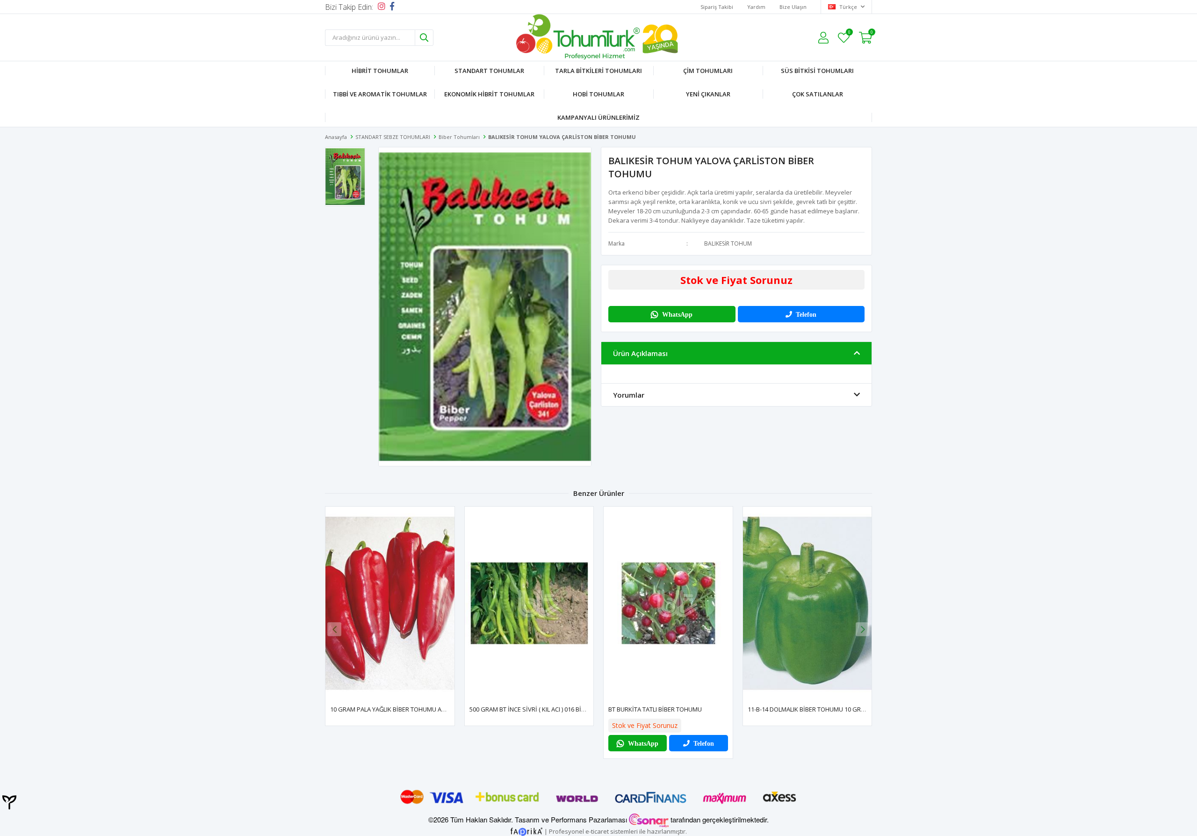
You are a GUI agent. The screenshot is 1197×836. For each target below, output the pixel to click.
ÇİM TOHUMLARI (708, 70)
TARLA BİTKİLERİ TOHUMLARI (598, 70)
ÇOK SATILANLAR (817, 94)
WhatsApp (677, 314)
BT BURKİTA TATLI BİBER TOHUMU (655, 709)
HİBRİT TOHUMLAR (380, 70)
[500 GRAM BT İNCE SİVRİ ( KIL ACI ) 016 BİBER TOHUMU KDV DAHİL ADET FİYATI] (529, 603)
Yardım (756, 6)
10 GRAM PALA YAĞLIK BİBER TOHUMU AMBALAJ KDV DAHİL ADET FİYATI (428, 709)
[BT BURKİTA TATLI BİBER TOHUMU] (668, 603)
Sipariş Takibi (716, 6)
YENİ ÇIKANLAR (708, 94)
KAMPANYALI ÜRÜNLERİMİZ (598, 117)
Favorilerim (849, 33)
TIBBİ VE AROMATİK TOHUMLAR (380, 94)
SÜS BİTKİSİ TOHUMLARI (817, 70)
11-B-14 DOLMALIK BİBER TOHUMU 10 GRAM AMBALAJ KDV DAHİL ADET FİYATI (854, 709)
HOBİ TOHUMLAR (598, 94)
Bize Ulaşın (793, 6)
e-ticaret (597, 831)
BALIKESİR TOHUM (728, 243)
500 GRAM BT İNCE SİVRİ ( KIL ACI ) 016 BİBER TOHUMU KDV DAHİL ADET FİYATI (576, 709)
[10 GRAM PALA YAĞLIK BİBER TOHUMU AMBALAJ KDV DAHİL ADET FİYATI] (389, 603)
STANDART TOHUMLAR (489, 70)
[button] (863, 629)
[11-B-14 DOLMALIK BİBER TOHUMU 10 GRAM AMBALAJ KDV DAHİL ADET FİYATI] (807, 603)
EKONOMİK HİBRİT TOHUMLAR (489, 94)
